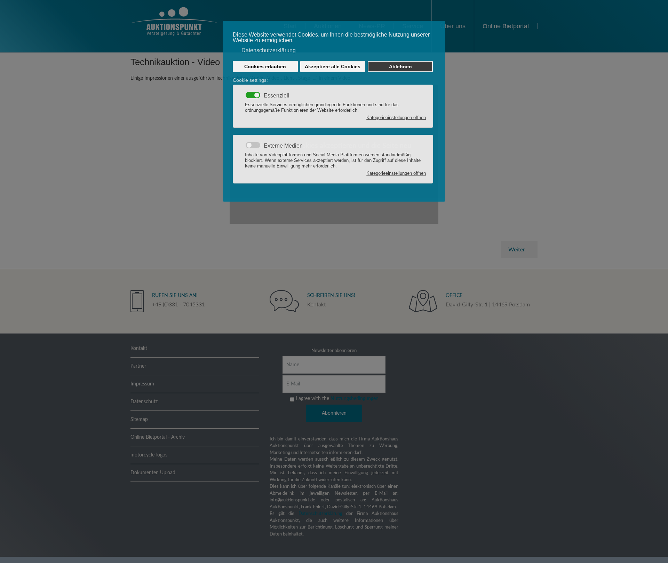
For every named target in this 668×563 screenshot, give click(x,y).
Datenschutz (144, 401)
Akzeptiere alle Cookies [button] (332, 66)
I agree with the (336, 398)
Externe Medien (283, 146)
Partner (138, 366)
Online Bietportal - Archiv (157, 437)
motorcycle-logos (148, 455)
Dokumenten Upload (152, 472)
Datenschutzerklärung (320, 513)
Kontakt (316, 304)
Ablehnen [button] (400, 66)
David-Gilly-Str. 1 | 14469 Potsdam (488, 304)
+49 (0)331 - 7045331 (178, 304)
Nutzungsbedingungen (355, 398)
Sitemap (139, 419)
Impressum (142, 384)
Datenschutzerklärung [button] (268, 50)
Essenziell (276, 96)
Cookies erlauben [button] (265, 66)
